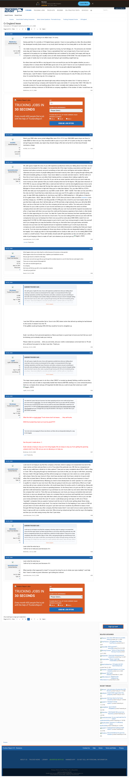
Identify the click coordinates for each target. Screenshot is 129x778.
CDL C (69, 119)
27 (19, 175)
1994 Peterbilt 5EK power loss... (116, 712)
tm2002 (12, 143)
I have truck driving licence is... (116, 655)
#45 (91, 282)
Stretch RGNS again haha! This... (116, 693)
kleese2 (109, 674)
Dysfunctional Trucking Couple (115, 727)
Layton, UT (17, 53)
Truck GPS (51, 10)
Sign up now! (113, 627)
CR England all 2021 (117, 664)
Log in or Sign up (119, 8)
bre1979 (26, 26)
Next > (44, 29)
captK (13, 361)
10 (40, 29)
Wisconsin (17, 267)
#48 (91, 461)
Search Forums (9, 15)
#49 (91, 521)
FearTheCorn (112, 643)
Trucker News (34, 759)
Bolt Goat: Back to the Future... (115, 698)
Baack (13, 256)
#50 (91, 557)
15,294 (18, 261)
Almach (109, 691)
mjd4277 (109, 703)
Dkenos (109, 639)
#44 (91, 248)
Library (45, 759)
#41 (91, 34)
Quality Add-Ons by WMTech (64, 773)
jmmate (26, 242)
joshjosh (109, 694)
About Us (23, 759)
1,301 (18, 534)
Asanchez (111, 713)
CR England (15, 26)
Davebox (109, 734)
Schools (85, 10)
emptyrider (111, 657)
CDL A (53, 119)
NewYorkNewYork (117, 665)
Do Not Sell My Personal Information (92, 759)
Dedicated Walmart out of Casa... (116, 669)
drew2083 (110, 648)
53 (19, 366)
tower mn (17, 154)
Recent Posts (18, 15)
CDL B (61, 119)
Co (19, 540)
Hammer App (70, 759)
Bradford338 (103, 725)
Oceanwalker (113, 660)
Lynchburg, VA (16, 372)
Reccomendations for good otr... (116, 732)
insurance (84, 197)
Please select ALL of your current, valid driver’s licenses (63, 115)
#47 (91, 396)
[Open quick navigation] (122, 19)
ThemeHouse (75, 774)
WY (19, 301)
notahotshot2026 (104, 720)
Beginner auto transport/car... (115, 677)
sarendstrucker (13, 170)
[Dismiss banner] (93, 4)
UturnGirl (109, 699)
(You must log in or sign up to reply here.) (15, 617)
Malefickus (12, 42)
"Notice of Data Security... (118, 650)
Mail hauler (110, 673)
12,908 (18, 295)
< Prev (13, 29)
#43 (91, 162)
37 (19, 147)
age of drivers (112, 707)
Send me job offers (66, 123)
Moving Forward (115, 651)
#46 (91, 353)
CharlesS (109, 671)
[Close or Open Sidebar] (120, 19)
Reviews (60, 10)
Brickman (13, 290)
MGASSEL (12, 529)
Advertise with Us (57, 759)
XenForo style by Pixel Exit (64, 772)
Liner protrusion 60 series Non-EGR (116, 689)
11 (19, 47)
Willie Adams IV (104, 679)
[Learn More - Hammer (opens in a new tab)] (64, 3)
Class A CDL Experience (57, 107)
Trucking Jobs (39, 10)
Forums (28, 10)
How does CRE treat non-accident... (116, 638)
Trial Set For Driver (112, 701)
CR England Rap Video (115, 641)
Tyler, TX (18, 181)
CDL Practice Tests (72, 10)
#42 (91, 135)
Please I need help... (115, 659)
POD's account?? (112, 646)
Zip (50, 100)
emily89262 (112, 708)
